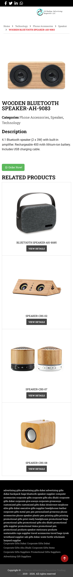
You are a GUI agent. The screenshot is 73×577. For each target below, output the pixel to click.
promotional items (28, 525)
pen (33, 511)
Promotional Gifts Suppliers (45, 551)
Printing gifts (52, 515)
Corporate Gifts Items (43, 547)
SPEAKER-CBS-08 (36, 462)
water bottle (46, 536)
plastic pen (38, 515)
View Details (36, 248)
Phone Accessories (43, 26)
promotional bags (58, 518)
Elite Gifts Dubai (12, 508)
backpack (15, 493)
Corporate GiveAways (50, 501)
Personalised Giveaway (47, 511)
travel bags (56, 533)
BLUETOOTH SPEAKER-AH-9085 (36, 242)
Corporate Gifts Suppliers (17, 551)
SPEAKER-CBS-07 (36, 389)
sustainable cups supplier (17, 533)
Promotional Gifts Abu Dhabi (38, 522)
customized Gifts (12, 504)
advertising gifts (12, 490)
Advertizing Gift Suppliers (17, 556)
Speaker (62, 26)
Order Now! (15, 167)
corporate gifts (24, 497)
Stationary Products (46, 529)
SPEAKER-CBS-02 (36, 315)
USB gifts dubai (32, 536)
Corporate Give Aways (26, 501)
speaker (31, 529)
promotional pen (48, 525)
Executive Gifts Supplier (32, 508)
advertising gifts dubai (33, 490)
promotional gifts (13, 522)
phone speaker (24, 515)
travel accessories (40, 533)
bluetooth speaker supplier (41, 493)
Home (7, 26)
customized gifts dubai (33, 504)
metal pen (24, 511)
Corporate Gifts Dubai (15, 543)
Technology (21, 26)
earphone (63, 504)
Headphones (51, 508)
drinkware (51, 504)
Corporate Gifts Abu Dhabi (45, 497)
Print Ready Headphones (35, 518)
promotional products (15, 529)
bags (23, 493)
